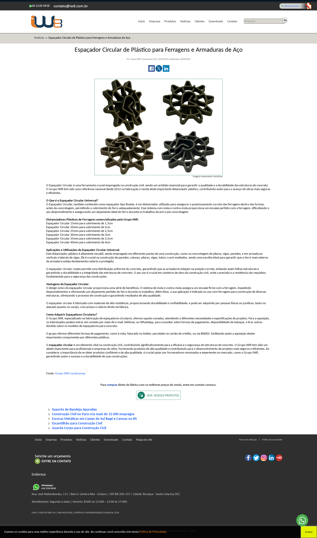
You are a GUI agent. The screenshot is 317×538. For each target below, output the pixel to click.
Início (141, 21)
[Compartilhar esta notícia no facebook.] (151, 71)
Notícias (185, 21)
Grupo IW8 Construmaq (70, 373)
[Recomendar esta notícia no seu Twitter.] (159, 71)
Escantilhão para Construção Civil (77, 423)
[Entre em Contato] (52, 463)
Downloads (216, 21)
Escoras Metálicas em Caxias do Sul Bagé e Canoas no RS (94, 419)
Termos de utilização (248, 440)
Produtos (170, 21)
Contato (232, 21)
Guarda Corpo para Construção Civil (79, 428)
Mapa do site (144, 439)
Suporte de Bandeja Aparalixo (74, 410)
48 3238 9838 (41, 6)
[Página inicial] (46, 27)
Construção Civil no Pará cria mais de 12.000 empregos (93, 414)
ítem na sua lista (291, 6)
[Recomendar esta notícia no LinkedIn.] (166, 71)
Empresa (154, 21)
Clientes (199, 21)
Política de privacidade (272, 440)
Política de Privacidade (152, 532)
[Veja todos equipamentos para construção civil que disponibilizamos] (158, 397)
